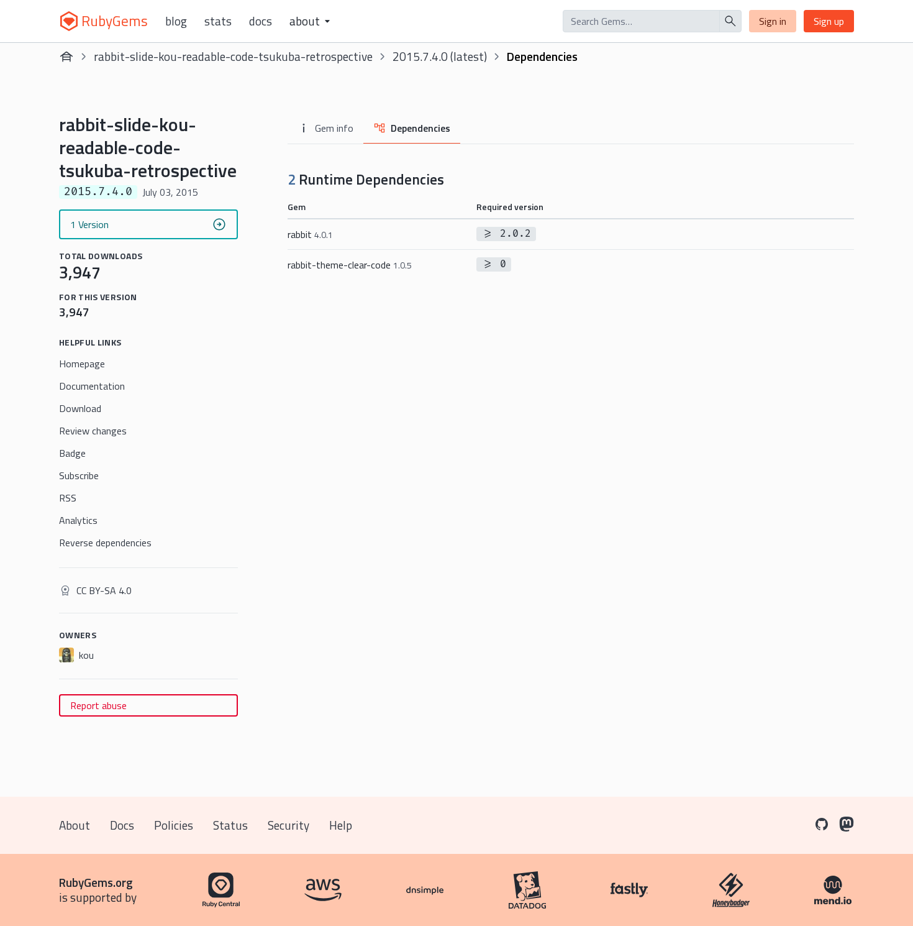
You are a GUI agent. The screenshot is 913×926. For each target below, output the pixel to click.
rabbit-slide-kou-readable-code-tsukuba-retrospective (233, 56)
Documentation (92, 385)
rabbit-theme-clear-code (350, 264)
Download (80, 408)
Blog (176, 21)
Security (288, 825)
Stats (218, 21)
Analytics (78, 520)
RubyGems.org (96, 882)
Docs (260, 21)
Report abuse (98, 705)
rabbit (310, 234)
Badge (72, 453)
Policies (173, 825)
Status (230, 825)
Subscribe (79, 475)
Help (340, 825)
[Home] (66, 56)
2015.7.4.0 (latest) (440, 56)
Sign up (829, 21)
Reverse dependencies (105, 542)
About (74, 825)
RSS (67, 497)
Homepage (82, 363)
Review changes (93, 430)
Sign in (772, 21)
